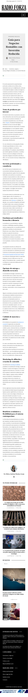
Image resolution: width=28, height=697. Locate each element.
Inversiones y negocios (14, 36)
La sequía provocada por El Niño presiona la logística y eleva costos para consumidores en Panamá (14, 504)
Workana (14, 200)
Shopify (7, 122)
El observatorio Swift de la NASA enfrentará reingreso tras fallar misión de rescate (13, 594)
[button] (11, 599)
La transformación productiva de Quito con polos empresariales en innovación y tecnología (14, 552)
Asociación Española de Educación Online (14, 254)
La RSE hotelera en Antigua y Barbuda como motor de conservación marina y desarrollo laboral (13, 642)
